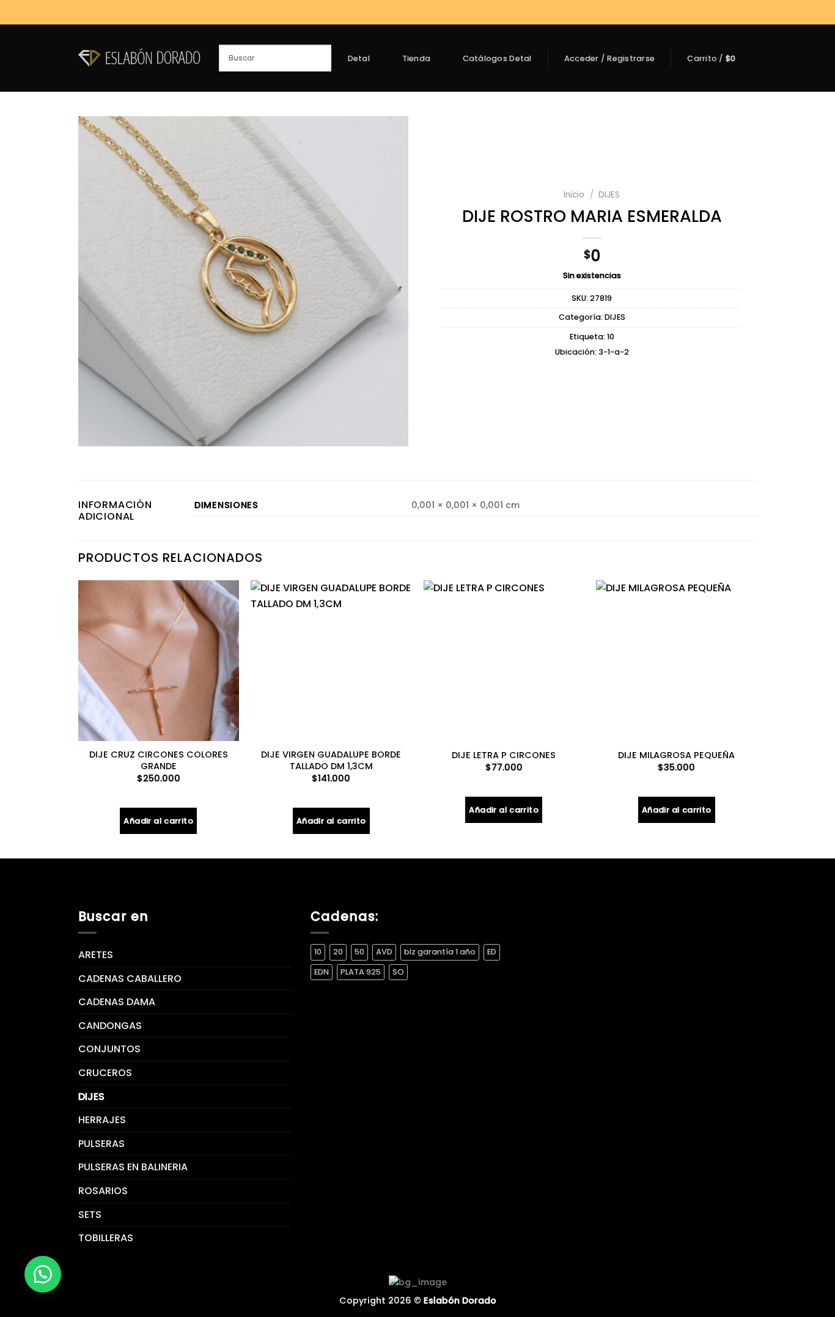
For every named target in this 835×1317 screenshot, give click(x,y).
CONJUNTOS (109, 1049)
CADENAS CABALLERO (130, 979)
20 (338, 951)
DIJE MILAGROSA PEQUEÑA (676, 755)
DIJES (609, 195)
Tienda (416, 58)
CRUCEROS (105, 1073)
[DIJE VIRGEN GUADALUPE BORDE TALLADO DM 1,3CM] (331, 660)
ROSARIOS (103, 1191)
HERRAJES (102, 1120)
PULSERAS (101, 1144)
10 (610, 336)
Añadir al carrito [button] (158, 821)
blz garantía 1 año (440, 951)
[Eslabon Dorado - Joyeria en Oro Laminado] (139, 57)
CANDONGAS (110, 1026)
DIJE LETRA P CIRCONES (504, 755)
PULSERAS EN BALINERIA (133, 1167)
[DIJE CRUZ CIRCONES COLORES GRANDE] (158, 660)
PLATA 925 (360, 972)
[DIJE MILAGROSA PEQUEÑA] (676, 660)
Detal (359, 58)
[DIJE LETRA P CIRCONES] (504, 660)
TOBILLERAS (105, 1238)
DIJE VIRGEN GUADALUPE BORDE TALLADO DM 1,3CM (331, 760)
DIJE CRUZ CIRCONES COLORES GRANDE (158, 760)
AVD (384, 951)
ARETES (95, 955)
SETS (89, 1215)
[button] (42, 1274)
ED (491, 951)
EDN (321, 972)
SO (398, 972)
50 (359, 951)
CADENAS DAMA (116, 1002)
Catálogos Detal (497, 59)
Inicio (574, 195)
